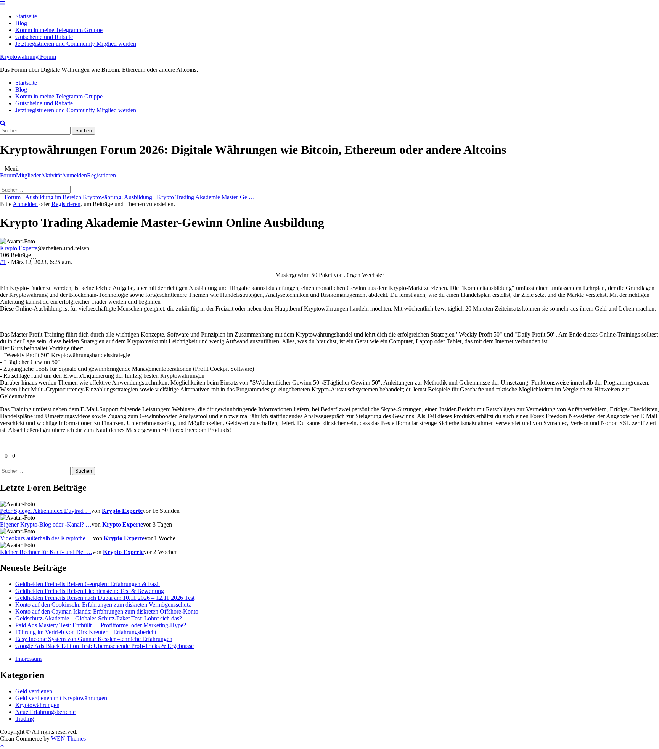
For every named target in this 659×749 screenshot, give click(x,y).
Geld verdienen (33, 691)
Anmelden (74, 175)
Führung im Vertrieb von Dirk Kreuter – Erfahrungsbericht (85, 632)
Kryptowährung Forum (28, 56)
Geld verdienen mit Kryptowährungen (61, 698)
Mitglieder (28, 175)
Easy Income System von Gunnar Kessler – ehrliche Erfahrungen (93, 639)
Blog (21, 23)
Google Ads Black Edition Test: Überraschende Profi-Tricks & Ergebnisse (104, 646)
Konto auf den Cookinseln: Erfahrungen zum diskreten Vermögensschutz (103, 604)
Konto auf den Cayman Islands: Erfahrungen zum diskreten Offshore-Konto (106, 611)
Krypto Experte (18, 248)
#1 (3, 262)
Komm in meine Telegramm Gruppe (59, 30)
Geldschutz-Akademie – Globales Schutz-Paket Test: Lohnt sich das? (98, 618)
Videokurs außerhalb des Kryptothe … (46, 538)
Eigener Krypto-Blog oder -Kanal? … (46, 524)
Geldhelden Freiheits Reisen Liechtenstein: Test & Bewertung (89, 591)
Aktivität (51, 175)
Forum (8, 175)
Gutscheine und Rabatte (44, 37)
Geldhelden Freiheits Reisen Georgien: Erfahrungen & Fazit (87, 584)
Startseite (26, 16)
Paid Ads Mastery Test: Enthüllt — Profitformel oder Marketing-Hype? (100, 625)
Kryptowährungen (37, 705)
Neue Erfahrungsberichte (45, 712)
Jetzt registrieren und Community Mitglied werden (75, 43)
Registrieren (101, 175)
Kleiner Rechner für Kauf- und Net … (46, 552)
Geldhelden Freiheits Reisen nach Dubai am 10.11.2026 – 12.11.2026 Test (104, 597)
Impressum (28, 659)
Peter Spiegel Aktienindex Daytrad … (45, 510)
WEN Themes (68, 738)
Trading (24, 718)
